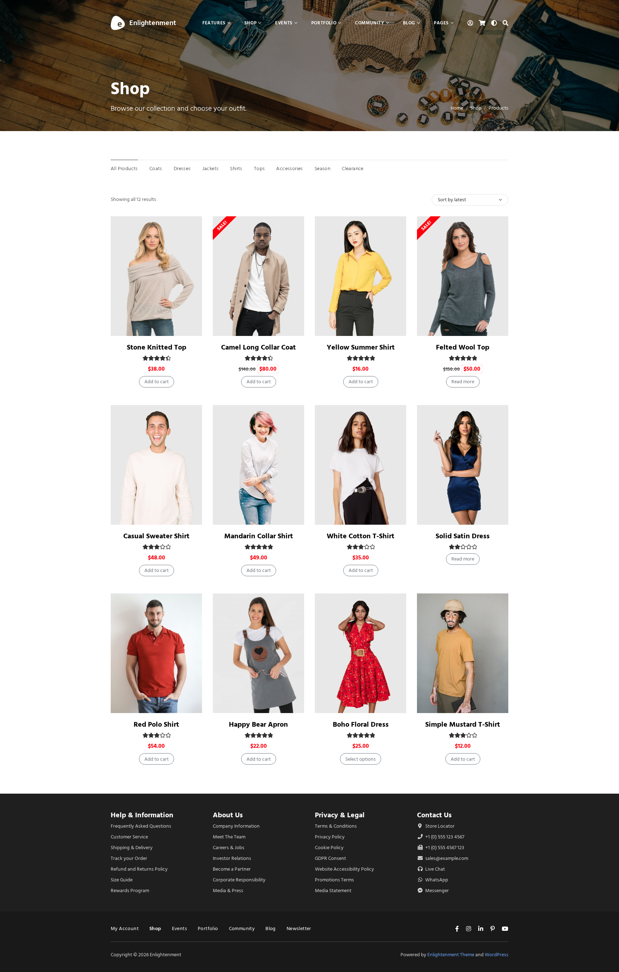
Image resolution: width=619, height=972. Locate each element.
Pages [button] (441, 23)
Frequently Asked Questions (141, 826)
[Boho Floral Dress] (360, 653)
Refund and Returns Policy (139, 869)
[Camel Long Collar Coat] (258, 276)
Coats (155, 168)
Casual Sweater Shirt (156, 536)
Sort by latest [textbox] (452, 199)
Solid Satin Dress (463, 536)
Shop (475, 108)
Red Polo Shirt (156, 724)
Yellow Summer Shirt (361, 347)
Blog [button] (409, 23)
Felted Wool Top (462, 347)
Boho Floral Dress (361, 724)
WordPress (496, 954)
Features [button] (214, 23)
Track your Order (129, 858)
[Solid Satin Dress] (462, 465)
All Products (124, 168)
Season (322, 168)
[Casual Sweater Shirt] (156, 465)
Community (242, 928)
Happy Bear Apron (258, 724)
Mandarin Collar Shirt (258, 536)
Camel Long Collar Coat (258, 347)
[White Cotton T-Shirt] (360, 465)
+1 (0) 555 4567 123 (444, 847)
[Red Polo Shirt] (156, 653)
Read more (462, 381)
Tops (259, 168)
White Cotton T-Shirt (360, 536)
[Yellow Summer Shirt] (360, 276)
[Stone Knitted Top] (156, 276)
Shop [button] (250, 23)
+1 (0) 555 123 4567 (444, 836)
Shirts (236, 168)
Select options (360, 759)
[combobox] (470, 200)
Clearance (353, 168)
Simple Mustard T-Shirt (462, 724)
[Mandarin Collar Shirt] (258, 465)
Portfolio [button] (323, 23)
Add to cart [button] (156, 381)
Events (179, 928)
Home (457, 108)
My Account (125, 928)
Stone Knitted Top (156, 347)
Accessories (289, 168)
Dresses (182, 168)
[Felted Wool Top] (462, 276)
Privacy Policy (330, 836)
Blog (270, 928)
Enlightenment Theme (450, 954)
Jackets (210, 168)
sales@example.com (446, 858)
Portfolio (208, 928)
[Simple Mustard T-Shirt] (462, 653)
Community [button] (369, 23)
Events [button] (284, 23)
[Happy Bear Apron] (258, 653)
